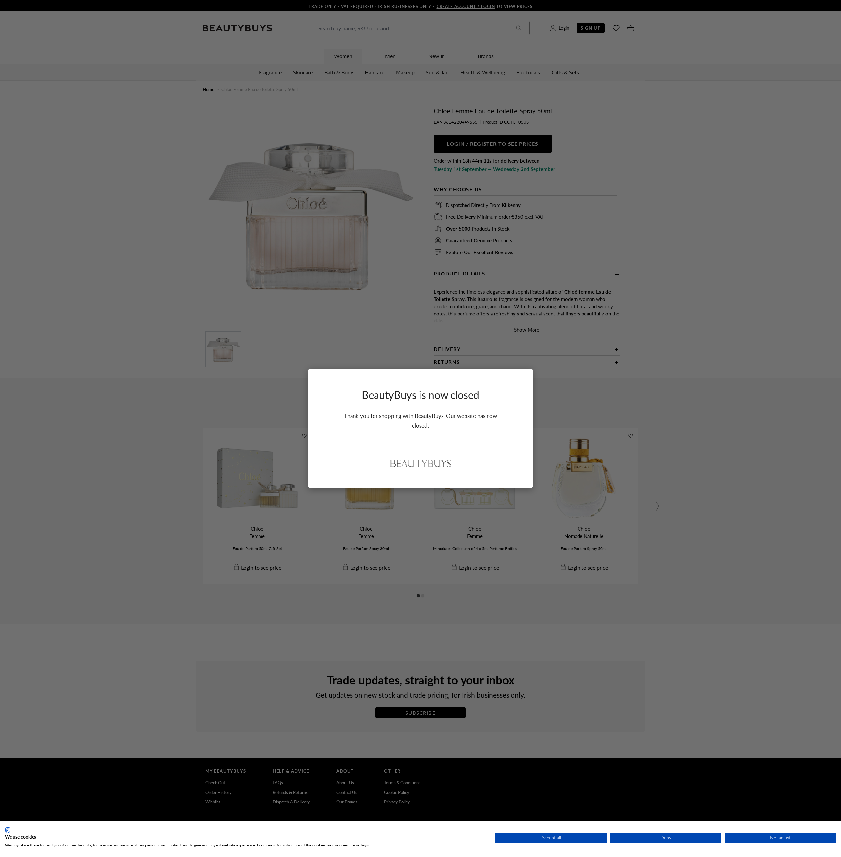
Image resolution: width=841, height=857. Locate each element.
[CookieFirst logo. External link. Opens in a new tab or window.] (7, 830)
